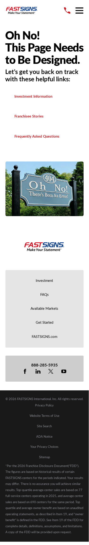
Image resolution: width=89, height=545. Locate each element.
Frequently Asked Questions (36, 136)
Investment (44, 281)
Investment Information (33, 96)
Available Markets (44, 308)
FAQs (44, 294)
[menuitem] (44, 405)
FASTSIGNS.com (44, 337)
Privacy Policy (44, 405)
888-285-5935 (44, 365)
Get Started (44, 322)
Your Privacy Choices (44, 446)
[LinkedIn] (38, 371)
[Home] (21, 10)
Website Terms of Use (44, 415)
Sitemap (44, 457)
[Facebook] (24, 371)
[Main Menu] (79, 10)
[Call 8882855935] (67, 10)
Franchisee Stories (29, 116)
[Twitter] (50, 371)
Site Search (44, 426)
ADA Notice (44, 436)
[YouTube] (63, 371)
